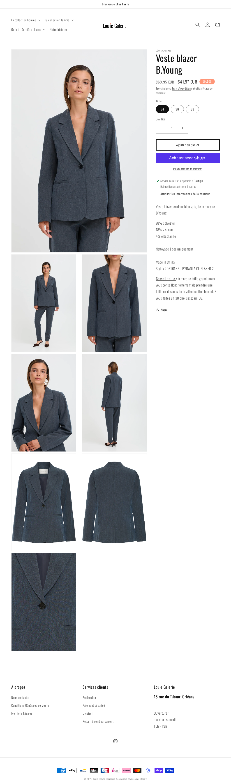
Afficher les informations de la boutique (185, 193)
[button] (25, 20)
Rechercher (89, 697)
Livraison (88, 713)
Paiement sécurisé (94, 705)
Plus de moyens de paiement (187, 169)
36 (177, 109)
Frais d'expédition (181, 88)
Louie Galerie (99, 779)
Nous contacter (20, 697)
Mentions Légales (21, 713)
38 (192, 109)
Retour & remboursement (98, 721)
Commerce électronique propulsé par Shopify (126, 779)
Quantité (160, 119)
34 (162, 109)
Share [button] (164, 309)
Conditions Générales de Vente (30, 705)
